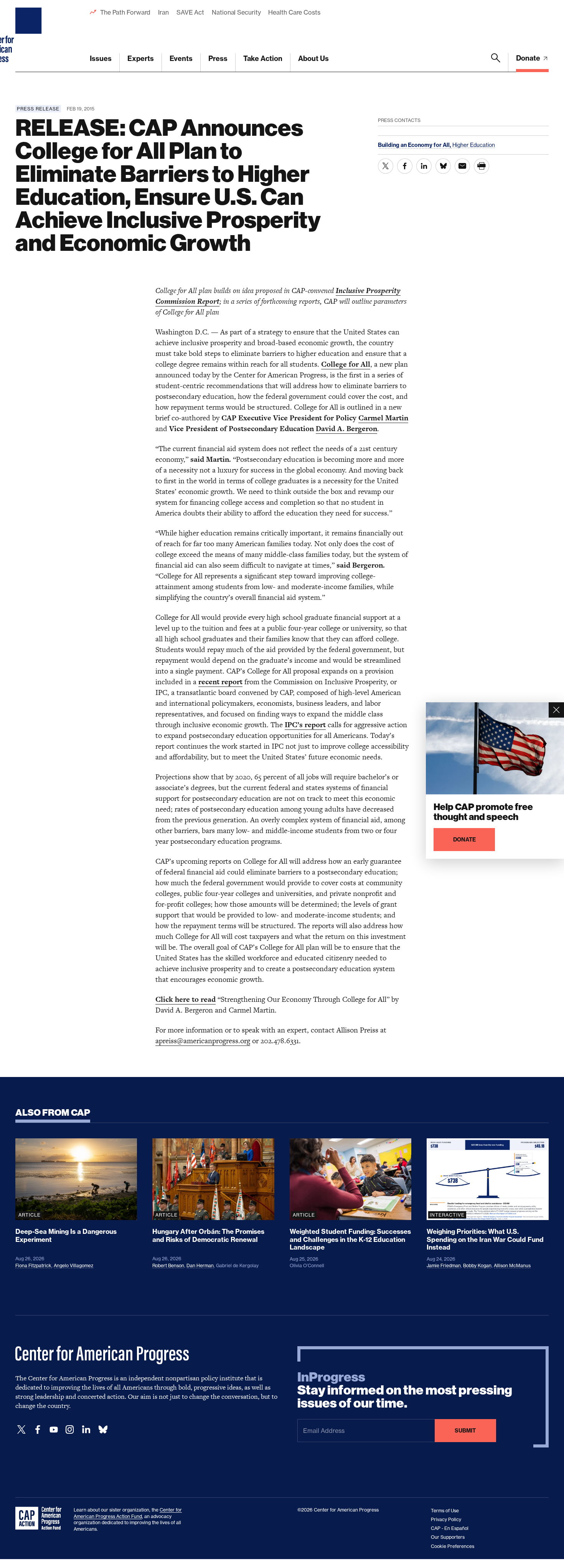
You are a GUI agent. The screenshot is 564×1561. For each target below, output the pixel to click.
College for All (345, 364)
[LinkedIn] (86, 1429)
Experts (140, 58)
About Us (313, 58)
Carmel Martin (383, 418)
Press (218, 58)
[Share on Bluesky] (443, 166)
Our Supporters (448, 1537)
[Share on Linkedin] (424, 166)
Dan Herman (200, 1265)
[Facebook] (37, 1429)
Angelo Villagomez (73, 1265)
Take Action (262, 58)
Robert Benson (168, 1265)
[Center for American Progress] (29, 36)
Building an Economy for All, (415, 145)
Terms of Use (445, 1510)
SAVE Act (190, 12)
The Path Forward (125, 12)
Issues (101, 58)
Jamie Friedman (444, 1265)
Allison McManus (512, 1265)
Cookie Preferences (452, 1546)
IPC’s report (305, 725)
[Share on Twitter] (385, 166)
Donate (529, 58)
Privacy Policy (446, 1519)
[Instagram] (70, 1429)
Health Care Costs (294, 12)
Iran (163, 12)
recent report (220, 682)
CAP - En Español (449, 1528)
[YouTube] (54, 1429)
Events (181, 58)
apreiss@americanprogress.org (202, 1041)
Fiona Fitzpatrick (33, 1265)
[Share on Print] (481, 166)
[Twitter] (21, 1429)
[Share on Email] (462, 166)
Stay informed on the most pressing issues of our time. (404, 1390)
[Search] (495, 62)
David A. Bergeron (346, 428)
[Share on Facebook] (404, 166)
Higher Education (473, 145)
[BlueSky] (103, 1429)
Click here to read (185, 999)
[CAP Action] (40, 1518)
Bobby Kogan (477, 1265)
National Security (236, 12)
